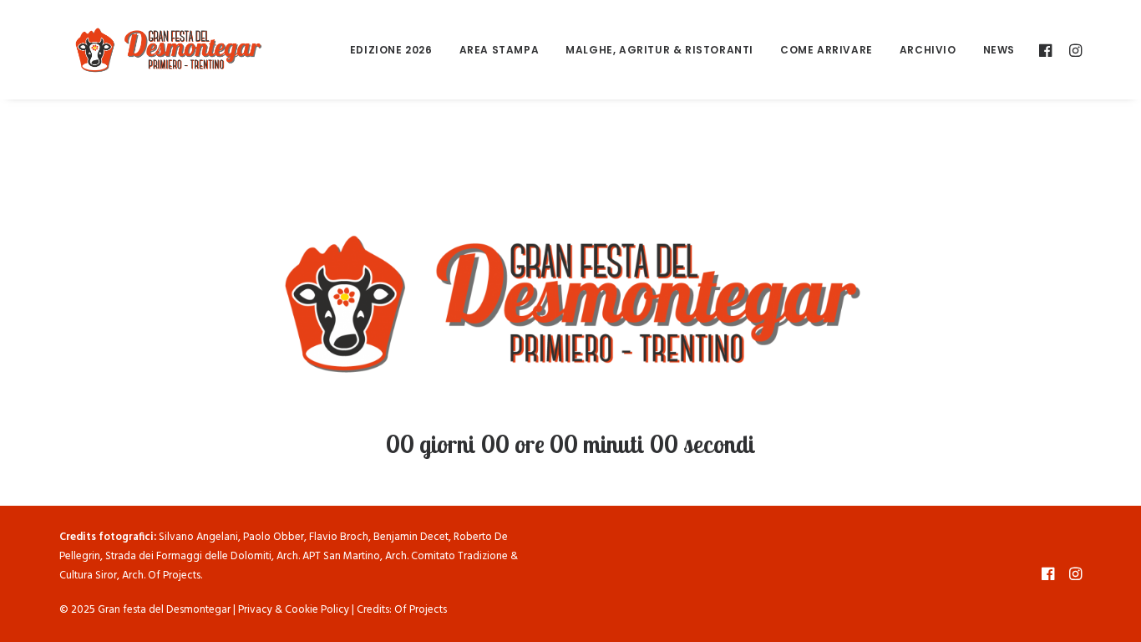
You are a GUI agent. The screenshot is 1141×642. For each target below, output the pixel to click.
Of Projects (420, 610)
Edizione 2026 (391, 50)
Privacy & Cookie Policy (293, 610)
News (999, 50)
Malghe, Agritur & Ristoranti (659, 50)
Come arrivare (826, 50)
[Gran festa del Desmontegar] (167, 50)
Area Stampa (499, 50)
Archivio (928, 50)
